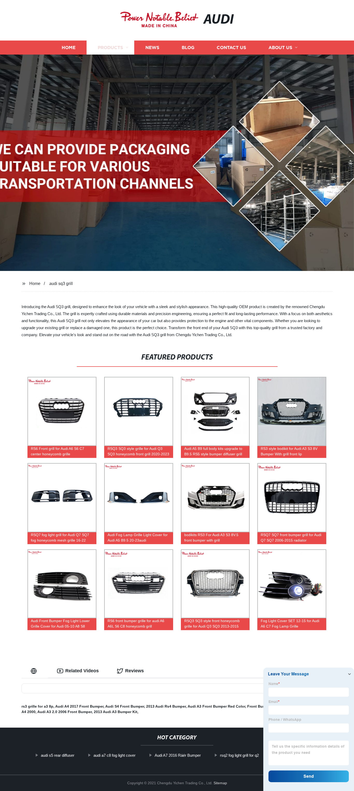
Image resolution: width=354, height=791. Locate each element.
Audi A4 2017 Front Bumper (79, 706)
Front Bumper (259, 706)
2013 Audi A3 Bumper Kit (115, 712)
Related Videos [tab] (82, 670)
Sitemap (220, 783)
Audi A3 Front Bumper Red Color (216, 706)
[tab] (35, 671)
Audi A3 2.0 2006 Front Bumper (64, 712)
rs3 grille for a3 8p (37, 706)
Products (110, 47)
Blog (188, 47)
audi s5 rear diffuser (57, 755)
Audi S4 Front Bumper (124, 706)
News (152, 47)
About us (280, 47)
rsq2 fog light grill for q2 (239, 755)
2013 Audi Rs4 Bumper (166, 706)
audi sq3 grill (61, 283)
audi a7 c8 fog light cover (115, 755)
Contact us (231, 47)
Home (68, 47)
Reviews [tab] (134, 670)
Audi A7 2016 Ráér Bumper (178, 755)
